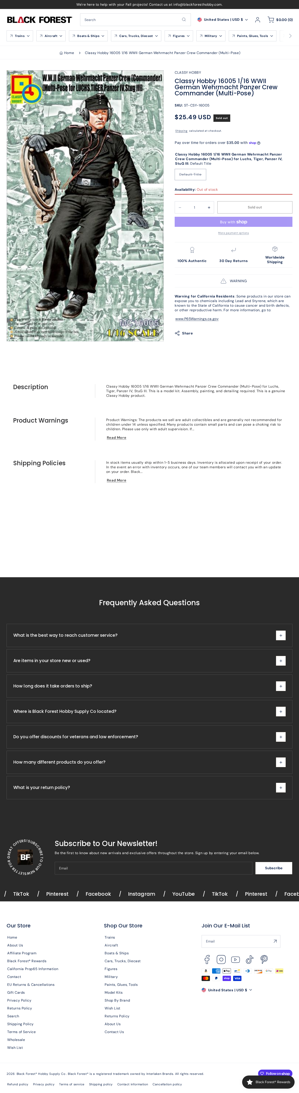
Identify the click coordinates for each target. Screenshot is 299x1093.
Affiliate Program (21, 953)
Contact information (132, 1084)
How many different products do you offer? (59, 762)
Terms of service (71, 1084)
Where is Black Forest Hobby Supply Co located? (64, 712)
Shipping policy (101, 1084)
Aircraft (111, 945)
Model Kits (114, 992)
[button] (279, 19)
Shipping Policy (20, 1023)
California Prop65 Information (32, 968)
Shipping (181, 131)
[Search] (184, 19)
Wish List (15, 1047)
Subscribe (274, 868)
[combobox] (135, 20)
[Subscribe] (275, 941)
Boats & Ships (117, 953)
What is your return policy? (41, 788)
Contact (14, 976)
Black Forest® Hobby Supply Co (41, 1074)
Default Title (192, 176)
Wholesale (16, 1039)
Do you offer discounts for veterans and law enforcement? (75, 737)
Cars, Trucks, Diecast (123, 960)
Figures (111, 968)
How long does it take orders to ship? (52, 686)
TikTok (190, 893)
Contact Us (114, 1031)
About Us (15, 945)
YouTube (154, 893)
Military (111, 976)
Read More (116, 437)
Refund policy (17, 1084)
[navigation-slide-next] (284, 35)
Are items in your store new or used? (51, 661)
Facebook (68, 893)
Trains (110, 937)
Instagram (112, 893)
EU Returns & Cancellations (31, 984)
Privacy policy (44, 1084)
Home (69, 53)
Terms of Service (21, 1031)
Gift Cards (16, 992)
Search (13, 1016)
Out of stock (196, 189)
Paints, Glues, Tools (121, 984)
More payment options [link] (233, 233)
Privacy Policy (19, 1000)
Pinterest (27, 893)
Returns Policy (19, 1008)
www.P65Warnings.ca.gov (196, 319)
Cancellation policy (167, 1084)
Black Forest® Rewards (27, 960)
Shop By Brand (117, 1000)
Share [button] (187, 333)
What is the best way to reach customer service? (65, 635)
